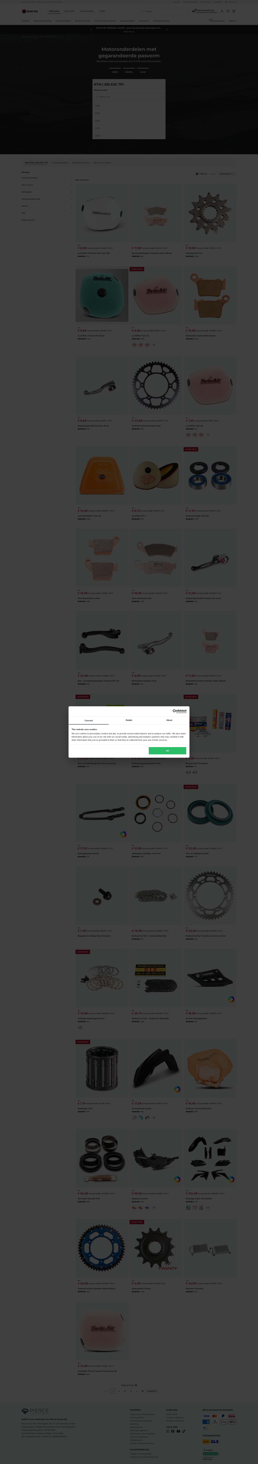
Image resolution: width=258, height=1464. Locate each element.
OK (167, 750)
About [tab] (169, 720)
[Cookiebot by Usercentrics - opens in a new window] (175, 711)
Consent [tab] (89, 720)
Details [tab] (129, 720)
